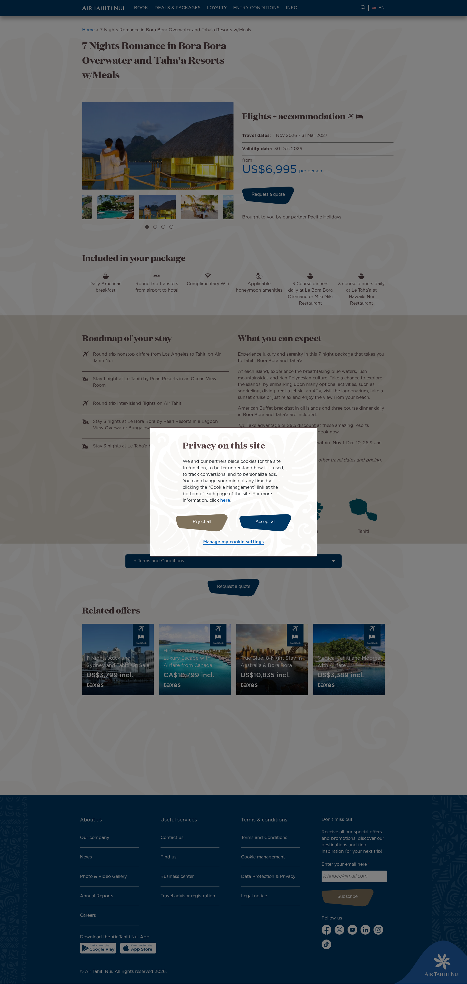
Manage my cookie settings (233, 542)
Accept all (265, 522)
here (225, 500)
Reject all (202, 522)
